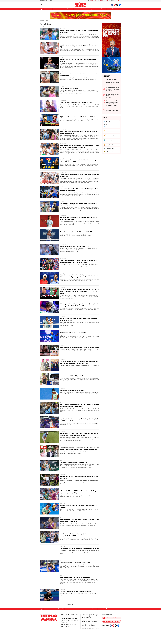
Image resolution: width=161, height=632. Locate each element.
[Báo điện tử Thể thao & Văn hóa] (80, 4)
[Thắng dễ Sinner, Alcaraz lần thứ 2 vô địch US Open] (49, 106)
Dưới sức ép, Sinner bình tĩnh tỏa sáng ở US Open (75, 577)
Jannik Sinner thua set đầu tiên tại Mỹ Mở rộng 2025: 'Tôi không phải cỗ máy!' (79, 175)
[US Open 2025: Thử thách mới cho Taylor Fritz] (49, 250)
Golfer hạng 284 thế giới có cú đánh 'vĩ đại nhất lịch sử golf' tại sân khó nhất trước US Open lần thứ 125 (79, 434)
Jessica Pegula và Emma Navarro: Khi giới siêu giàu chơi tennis (79, 548)
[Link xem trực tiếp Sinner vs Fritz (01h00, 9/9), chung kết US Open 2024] (49, 508)
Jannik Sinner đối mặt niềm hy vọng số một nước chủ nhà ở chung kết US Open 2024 (78, 535)
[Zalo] (120, 5)
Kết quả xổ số (109, 145)
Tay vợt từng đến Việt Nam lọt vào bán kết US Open (76, 591)
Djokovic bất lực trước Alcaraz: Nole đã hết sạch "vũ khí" (77, 117)
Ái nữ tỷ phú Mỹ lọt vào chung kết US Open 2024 (75, 562)
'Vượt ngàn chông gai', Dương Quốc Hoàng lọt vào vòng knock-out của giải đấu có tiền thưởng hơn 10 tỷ (79, 305)
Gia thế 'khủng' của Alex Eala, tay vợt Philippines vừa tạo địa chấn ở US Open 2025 (78, 218)
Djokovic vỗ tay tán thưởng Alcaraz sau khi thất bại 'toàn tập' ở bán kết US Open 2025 (79, 132)
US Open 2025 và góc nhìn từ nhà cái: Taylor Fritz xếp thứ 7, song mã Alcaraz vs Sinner (78, 204)
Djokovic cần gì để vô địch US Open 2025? (73, 333)
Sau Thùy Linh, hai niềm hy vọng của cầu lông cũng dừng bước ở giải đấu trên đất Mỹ (79, 420)
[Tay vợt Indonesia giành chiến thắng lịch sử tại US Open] (49, 235)
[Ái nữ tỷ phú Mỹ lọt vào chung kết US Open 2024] (49, 566)
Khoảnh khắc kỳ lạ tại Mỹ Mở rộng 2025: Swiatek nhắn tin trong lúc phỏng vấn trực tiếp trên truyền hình (79, 146)
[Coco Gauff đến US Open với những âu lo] (49, 394)
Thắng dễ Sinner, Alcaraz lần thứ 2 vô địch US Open (76, 102)
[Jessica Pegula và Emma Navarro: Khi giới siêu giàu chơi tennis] (49, 552)
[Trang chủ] (41, 9)
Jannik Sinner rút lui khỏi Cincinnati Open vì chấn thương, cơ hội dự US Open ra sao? (78, 46)
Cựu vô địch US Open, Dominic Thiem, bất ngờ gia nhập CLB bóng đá (78, 60)
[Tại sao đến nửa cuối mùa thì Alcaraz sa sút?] (49, 465)
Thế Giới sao (102, 9)
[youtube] (115, 5)
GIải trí (96, 9)
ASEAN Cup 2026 (47, 9)
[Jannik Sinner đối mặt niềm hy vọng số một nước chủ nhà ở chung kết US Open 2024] (49, 537)
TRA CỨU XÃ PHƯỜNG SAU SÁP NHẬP (101, 0)
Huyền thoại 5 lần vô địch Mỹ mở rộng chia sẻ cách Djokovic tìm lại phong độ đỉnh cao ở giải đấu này (79, 405)
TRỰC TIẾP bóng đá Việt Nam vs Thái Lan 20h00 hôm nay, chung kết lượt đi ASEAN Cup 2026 (112, 82)
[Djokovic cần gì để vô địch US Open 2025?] (49, 336)
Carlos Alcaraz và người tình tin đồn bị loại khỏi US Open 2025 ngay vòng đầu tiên (79, 319)
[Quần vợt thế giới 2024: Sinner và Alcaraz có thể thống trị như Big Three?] (49, 480)
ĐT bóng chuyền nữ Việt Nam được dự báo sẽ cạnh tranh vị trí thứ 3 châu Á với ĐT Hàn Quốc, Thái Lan (112, 103)
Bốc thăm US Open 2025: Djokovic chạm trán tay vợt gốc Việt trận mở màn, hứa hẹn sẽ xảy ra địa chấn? (79, 276)
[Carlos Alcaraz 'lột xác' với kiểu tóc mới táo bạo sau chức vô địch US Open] (49, 77)
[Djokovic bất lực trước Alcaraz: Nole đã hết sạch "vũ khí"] (49, 120)
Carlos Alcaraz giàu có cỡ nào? (69, 88)
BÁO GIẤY (91, 0)
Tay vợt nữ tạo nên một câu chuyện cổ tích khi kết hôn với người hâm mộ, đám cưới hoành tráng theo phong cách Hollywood (79, 448)
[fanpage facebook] (112, 5)
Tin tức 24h (56, 9)
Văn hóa (86, 9)
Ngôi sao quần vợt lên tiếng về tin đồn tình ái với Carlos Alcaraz (79, 347)
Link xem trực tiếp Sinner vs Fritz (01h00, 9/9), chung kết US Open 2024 (78, 506)
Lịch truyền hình (110, 148)
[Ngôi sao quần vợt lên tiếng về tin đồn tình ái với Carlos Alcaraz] (49, 350)
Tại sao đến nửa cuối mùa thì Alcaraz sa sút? (73, 462)
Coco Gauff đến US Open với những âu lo (72, 390)
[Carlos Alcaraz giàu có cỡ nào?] (49, 91)
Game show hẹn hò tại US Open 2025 (71, 376)
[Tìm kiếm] (41, 5)
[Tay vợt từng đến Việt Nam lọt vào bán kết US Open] (49, 595)
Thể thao (63, 9)
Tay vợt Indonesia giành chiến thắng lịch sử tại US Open (77, 232)
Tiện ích (105, 118)
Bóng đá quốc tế (78, 9)
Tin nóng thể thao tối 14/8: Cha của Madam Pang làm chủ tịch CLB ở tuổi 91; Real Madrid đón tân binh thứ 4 (79, 362)
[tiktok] (117, 5)
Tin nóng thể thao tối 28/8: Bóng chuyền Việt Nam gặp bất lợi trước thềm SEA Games (79, 189)
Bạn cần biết (110, 9)
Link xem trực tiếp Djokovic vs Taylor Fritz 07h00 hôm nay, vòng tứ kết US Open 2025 (78, 161)
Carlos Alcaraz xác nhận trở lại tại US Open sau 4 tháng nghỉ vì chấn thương (79, 31)
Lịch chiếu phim (110, 151)
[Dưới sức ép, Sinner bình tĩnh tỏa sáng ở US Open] (49, 580)
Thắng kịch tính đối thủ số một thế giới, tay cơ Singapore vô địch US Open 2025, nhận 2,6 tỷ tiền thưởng (78, 261)
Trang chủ (42, 20)
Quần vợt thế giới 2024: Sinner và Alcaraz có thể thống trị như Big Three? (79, 477)
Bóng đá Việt (69, 9)
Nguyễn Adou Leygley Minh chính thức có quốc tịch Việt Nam (112, 110)
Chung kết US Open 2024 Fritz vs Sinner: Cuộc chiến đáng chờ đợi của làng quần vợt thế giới (79, 492)
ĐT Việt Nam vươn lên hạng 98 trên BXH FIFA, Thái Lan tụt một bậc (112, 89)
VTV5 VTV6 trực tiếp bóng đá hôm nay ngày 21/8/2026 (112, 96)
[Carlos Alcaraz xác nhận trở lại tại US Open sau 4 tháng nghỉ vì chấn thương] (49, 34)
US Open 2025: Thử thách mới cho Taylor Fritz (74, 246)
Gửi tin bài (112, 0)
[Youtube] (118, 0)
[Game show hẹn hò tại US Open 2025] (49, 379)
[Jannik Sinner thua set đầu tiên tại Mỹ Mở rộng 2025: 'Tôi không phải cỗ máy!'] (49, 178)
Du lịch (91, 9)
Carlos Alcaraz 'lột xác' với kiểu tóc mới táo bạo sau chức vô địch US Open (78, 74)
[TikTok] (120, 0)
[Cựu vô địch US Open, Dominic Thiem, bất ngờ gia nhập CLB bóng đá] (49, 63)
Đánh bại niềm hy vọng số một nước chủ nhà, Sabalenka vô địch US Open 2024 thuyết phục (79, 520)
